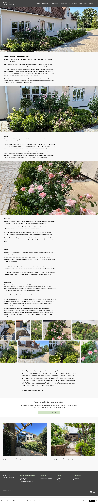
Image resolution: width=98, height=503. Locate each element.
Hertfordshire (76, 478)
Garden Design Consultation (26, 481)
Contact (59, 479)
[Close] (96, 501)
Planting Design (23, 479)
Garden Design (23, 478)
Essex (28, 57)
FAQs (58, 481)
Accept (91, 500)
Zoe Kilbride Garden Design (8, 3)
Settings (85, 500)
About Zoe (59, 478)
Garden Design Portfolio (46, 478)
